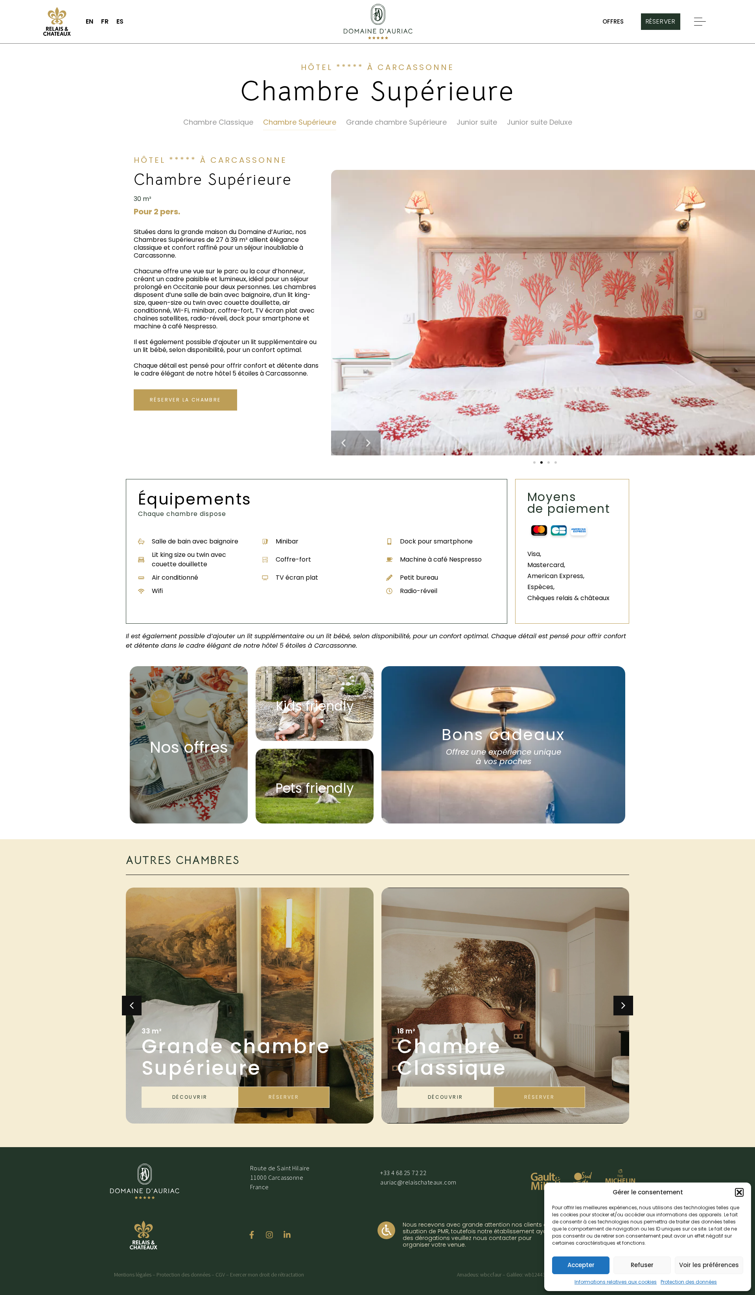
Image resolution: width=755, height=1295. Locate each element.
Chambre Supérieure (299, 122)
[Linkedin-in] (287, 1235)
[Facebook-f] (252, 1235)
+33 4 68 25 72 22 (403, 1173)
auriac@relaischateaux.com (418, 1182)
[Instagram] (269, 1235)
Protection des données (689, 1281)
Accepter (581, 1265)
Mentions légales (132, 1274)
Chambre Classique (218, 122)
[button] (739, 1192)
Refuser (642, 1265)
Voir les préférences (709, 1265)
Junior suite (477, 122)
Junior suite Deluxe (539, 122)
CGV (220, 1274)
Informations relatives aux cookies (616, 1281)
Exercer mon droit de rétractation (267, 1274)
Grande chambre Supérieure (396, 122)
